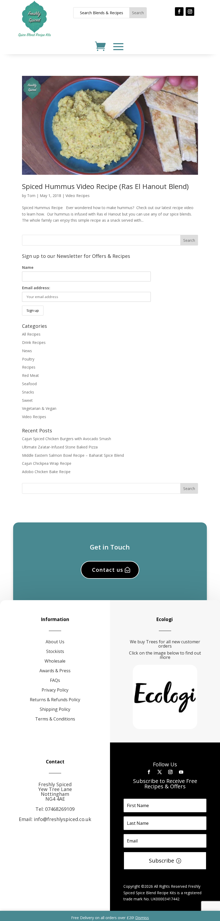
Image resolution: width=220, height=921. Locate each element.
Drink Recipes (34, 342)
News (27, 350)
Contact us (107, 569)
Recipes (28, 367)
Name (28, 267)
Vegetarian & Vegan (39, 408)
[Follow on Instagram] (190, 11)
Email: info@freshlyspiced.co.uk (55, 819)
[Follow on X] (159, 772)
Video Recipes (77, 195)
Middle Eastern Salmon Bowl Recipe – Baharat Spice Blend (73, 455)
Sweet (27, 400)
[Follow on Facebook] (179, 11)
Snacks (28, 392)
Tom (31, 195)
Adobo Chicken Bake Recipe (46, 471)
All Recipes (31, 334)
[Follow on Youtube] (181, 772)
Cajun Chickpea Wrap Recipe (46, 463)
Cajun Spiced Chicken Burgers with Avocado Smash (66, 438)
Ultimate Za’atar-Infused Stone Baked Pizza (60, 447)
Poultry (28, 359)
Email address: (36, 287)
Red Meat (30, 375)
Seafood (29, 383)
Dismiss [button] (142, 917)
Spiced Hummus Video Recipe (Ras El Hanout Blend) (105, 186)
